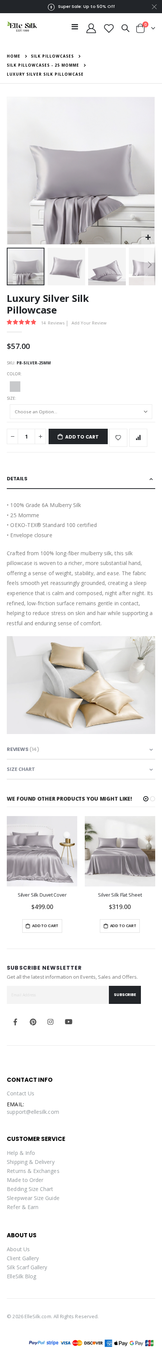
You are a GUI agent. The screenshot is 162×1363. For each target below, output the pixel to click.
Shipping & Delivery (30, 1161)
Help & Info (21, 1152)
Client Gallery (23, 1258)
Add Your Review (89, 323)
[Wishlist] (108, 28)
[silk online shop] (22, 26)
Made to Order (25, 1179)
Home (13, 56)
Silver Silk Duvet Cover (42, 895)
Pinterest (32, 1021)
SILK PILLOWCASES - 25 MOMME (43, 65)
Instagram (50, 1021)
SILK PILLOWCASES (52, 56)
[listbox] (81, 387)
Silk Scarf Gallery (27, 1267)
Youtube (68, 1021)
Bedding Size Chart (30, 1188)
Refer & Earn (22, 1207)
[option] (15, 386)
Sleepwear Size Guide (33, 1198)
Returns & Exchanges (33, 1170)
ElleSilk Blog (21, 1276)
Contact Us (20, 1093)
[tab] (81, 479)
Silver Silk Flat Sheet (120, 895)
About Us (18, 1249)
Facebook (15, 1021)
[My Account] (91, 28)
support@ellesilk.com (33, 1111)
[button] (147, 237)
